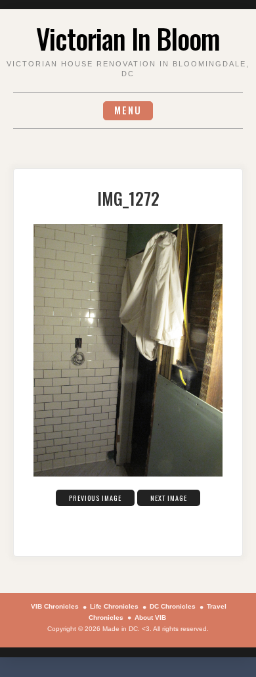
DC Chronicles (173, 606)
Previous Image (95, 498)
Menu (128, 110)
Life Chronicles (114, 606)
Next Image (168, 498)
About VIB (150, 617)
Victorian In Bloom (128, 38)
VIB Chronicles (55, 606)
